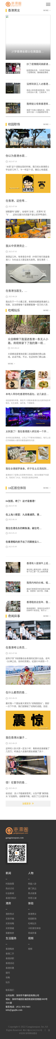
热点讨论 (10, 888)
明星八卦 (32, 884)
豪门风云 (32, 888)
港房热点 (10, 914)
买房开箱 (10, 919)
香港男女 (32, 914)
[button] (13, 36)
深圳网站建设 (31, 1033)
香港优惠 (10, 968)
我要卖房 (10, 933)
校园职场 (32, 919)
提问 (8, 973)
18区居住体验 (34, 928)
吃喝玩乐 (32, 923)
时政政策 (10, 884)
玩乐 (8, 982)
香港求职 (10, 958)
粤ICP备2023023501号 (32, 1030)
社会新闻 (10, 893)
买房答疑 (10, 928)
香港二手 (10, 954)
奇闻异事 (32, 933)
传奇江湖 (32, 898)
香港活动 (10, 963)
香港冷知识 (11, 898)
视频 (30, 949)
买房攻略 (10, 923)
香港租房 (10, 949)
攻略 (8, 977)
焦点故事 (32, 893)
